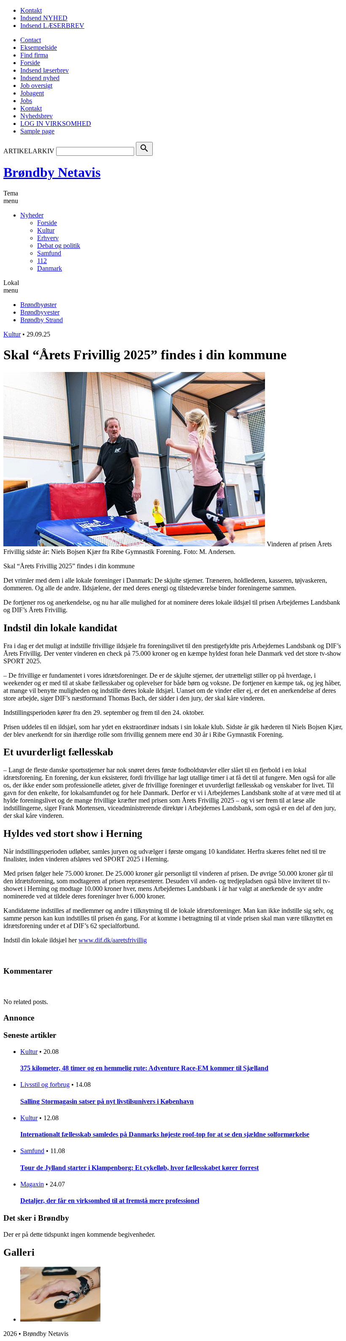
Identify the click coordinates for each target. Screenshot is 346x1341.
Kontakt (31, 10)
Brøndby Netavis (51, 172)
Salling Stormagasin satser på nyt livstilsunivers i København (107, 1101)
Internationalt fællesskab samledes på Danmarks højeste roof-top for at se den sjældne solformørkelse (164, 1134)
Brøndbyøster (38, 304)
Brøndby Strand (41, 319)
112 (42, 260)
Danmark (49, 268)
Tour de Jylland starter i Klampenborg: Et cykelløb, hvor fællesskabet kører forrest (139, 1167)
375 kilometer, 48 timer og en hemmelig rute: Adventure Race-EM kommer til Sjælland (144, 1068)
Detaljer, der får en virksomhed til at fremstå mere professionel (109, 1200)
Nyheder (31, 215)
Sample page (37, 131)
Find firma (34, 55)
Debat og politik (58, 245)
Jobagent (32, 93)
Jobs (26, 100)
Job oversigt (36, 85)
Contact (30, 39)
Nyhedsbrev (36, 115)
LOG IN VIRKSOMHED (55, 123)
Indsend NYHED (44, 18)
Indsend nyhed (39, 77)
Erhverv (48, 238)
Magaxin (32, 1184)
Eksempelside (38, 47)
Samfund (49, 253)
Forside (30, 62)
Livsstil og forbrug (45, 1084)
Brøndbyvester (39, 312)
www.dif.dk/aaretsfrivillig (112, 940)
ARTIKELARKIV (28, 151)
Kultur (45, 230)
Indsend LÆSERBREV (52, 25)
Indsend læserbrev (44, 70)
